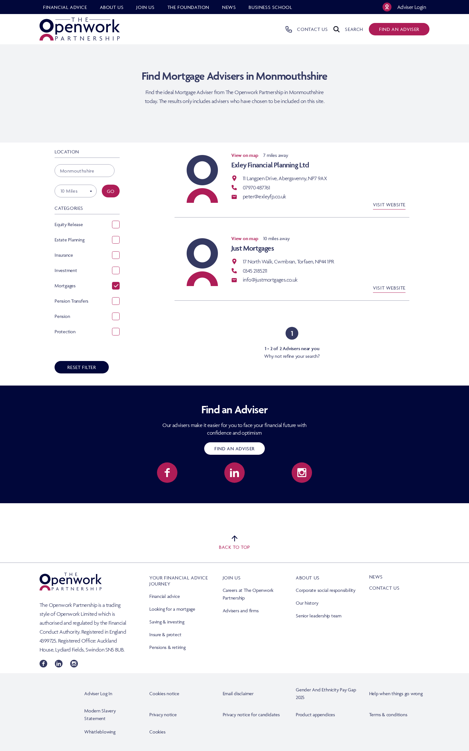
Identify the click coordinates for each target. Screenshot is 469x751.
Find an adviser (399, 29)
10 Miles (69, 191)
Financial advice (164, 596)
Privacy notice (163, 714)
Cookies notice (164, 693)
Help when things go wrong (396, 693)
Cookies (157, 732)
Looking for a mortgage (172, 609)
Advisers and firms (241, 610)
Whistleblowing (99, 732)
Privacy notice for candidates (251, 714)
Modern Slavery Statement (100, 714)
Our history (307, 603)
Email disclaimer (238, 693)
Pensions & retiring (167, 647)
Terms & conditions (388, 714)
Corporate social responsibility (325, 590)
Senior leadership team (318, 616)
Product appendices (315, 714)
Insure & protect (165, 634)
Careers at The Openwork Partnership (248, 594)
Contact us (384, 588)
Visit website (389, 205)
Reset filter (81, 367)
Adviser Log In (98, 693)
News (376, 577)
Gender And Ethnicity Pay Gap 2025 (326, 693)
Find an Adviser (234, 448)
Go (111, 191)
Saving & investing (166, 622)
